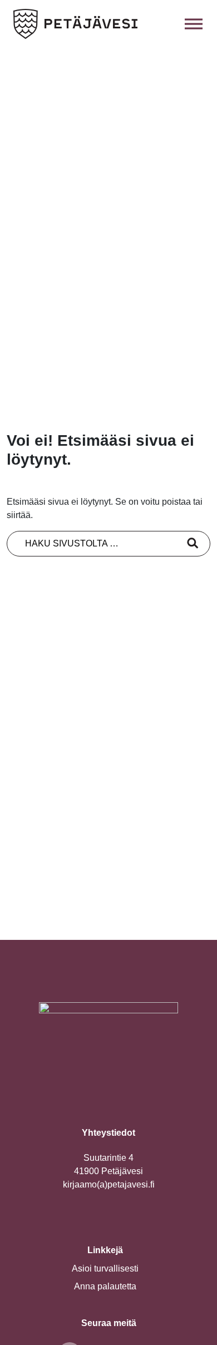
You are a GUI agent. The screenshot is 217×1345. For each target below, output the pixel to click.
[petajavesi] (75, 24)
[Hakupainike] (169, 24)
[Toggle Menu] (194, 23)
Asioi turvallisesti (105, 1268)
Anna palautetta (105, 1286)
